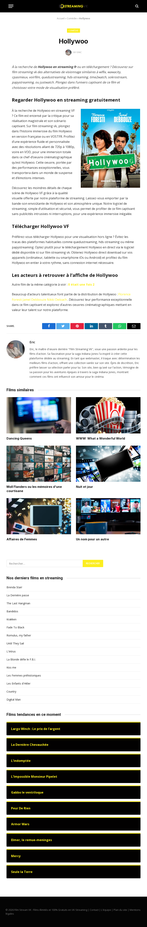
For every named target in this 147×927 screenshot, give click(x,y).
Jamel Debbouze (34, 299)
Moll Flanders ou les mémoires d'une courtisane (34, 489)
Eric (32, 342)
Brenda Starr (14, 587)
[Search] (137, 6)
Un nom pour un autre (92, 539)
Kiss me (11, 667)
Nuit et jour (84, 487)
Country (11, 691)
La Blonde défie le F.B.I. (21, 659)
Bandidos (12, 611)
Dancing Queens (19, 438)
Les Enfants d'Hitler (18, 683)
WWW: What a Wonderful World (100, 438)
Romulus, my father (19, 635)
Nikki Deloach (57, 299)
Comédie (72, 18)
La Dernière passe (18, 595)
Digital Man (14, 699)
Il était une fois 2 (81, 284)
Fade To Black (15, 627)
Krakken (11, 619)
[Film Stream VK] (73, 6)
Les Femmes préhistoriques (24, 675)
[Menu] (10, 6)
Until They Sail (15, 643)
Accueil (61, 18)
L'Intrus (11, 651)
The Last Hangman (18, 603)
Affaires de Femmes (22, 539)
